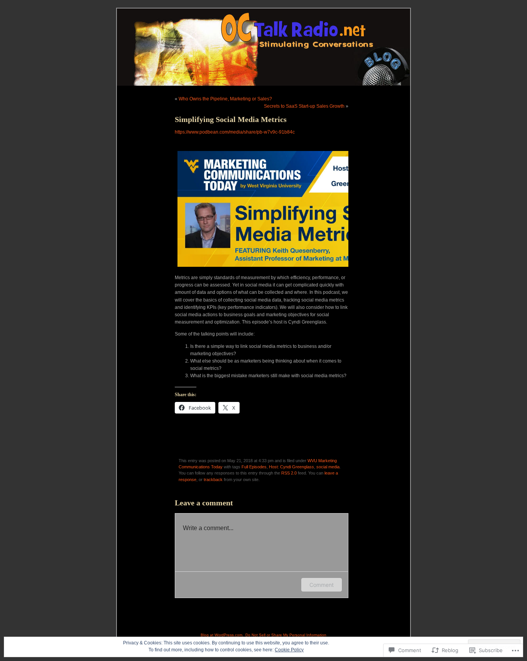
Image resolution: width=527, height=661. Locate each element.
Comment (321, 584)
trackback (213, 479)
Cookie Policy (289, 650)
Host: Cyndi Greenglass (291, 466)
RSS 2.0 (289, 473)
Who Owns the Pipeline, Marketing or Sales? (225, 99)
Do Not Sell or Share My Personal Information (285, 635)
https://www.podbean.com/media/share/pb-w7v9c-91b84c (235, 132)
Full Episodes (254, 466)
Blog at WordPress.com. (222, 635)
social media (328, 466)
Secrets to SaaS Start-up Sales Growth (304, 106)
